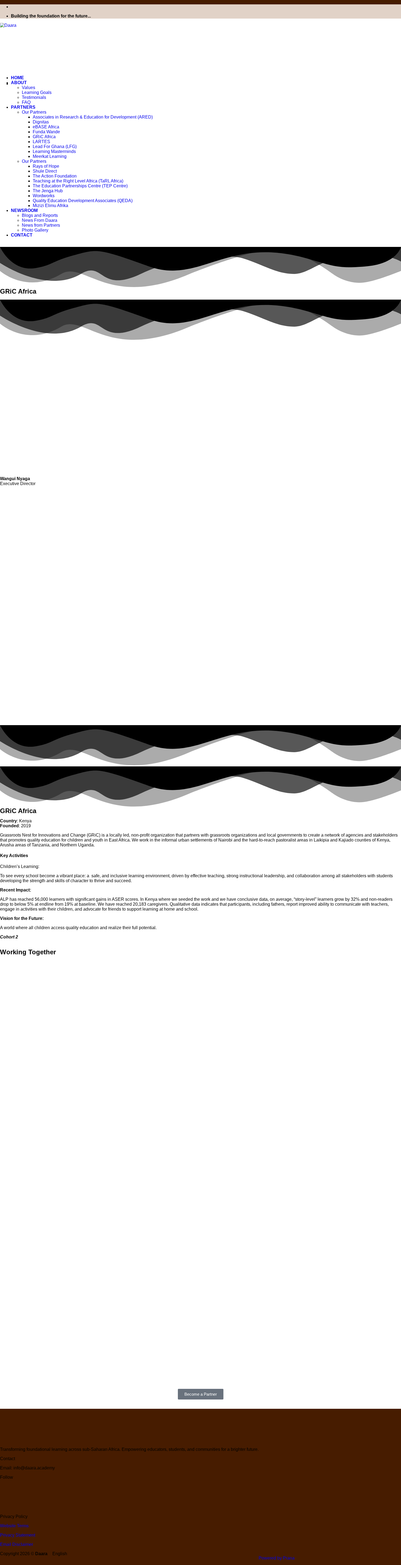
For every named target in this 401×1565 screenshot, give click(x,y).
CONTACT (21, 235)
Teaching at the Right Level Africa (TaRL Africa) (78, 181)
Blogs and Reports (40, 215)
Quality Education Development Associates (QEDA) (83, 200)
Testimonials (34, 97)
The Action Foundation (55, 176)
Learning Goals (37, 92)
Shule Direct (45, 171)
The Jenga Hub (48, 190)
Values (28, 87)
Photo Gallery (35, 230)
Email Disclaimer (16, 1544)
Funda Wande (46, 131)
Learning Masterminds (54, 151)
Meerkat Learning (50, 156)
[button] (200, 1553)
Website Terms (14, 1525)
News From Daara (39, 220)
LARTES (41, 141)
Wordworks (44, 195)
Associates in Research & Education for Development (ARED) (93, 117)
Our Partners (34, 112)
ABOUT (19, 82)
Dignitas (41, 122)
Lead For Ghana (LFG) (55, 146)
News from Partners (41, 225)
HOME (17, 77)
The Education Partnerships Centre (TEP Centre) (80, 186)
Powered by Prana (277, 1558)
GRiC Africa (44, 136)
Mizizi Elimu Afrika (50, 205)
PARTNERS (23, 107)
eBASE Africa (46, 127)
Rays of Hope (46, 166)
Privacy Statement (17, 1535)
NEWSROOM (24, 210)
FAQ (26, 102)
